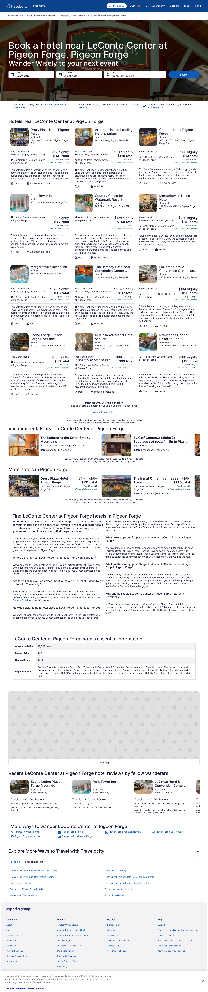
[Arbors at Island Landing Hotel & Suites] (104, 158)
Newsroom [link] (11, 945)
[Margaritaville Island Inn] (39, 296)
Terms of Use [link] (113, 935)
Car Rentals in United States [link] (69, 945)
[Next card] (199, 445)
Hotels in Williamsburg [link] (116, 895)
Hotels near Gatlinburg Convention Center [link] (32, 876)
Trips (186, 5)
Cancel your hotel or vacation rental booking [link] (178, 930)
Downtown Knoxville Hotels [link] (119, 889)
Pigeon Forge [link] (77, 15)
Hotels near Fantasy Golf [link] (23, 883)
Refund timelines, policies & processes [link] (175, 940)
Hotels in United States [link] (67, 925)
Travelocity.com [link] (13, 15)
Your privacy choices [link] (116, 951)
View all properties (104, 412)
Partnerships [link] (12, 940)
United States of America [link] (44, 15)
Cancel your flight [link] (166, 935)
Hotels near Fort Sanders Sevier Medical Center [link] (130, 876)
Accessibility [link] (113, 945)
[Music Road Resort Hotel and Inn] (104, 364)
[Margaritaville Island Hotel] (168, 226)
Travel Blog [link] (62, 966)
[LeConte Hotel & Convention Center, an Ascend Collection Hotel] (168, 296)
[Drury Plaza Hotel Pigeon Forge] (39, 158)
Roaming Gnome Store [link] (16, 956)
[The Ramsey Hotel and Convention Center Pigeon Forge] (104, 296)
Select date (23, 75)
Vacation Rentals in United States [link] (72, 930)
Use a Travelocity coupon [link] (169, 945)
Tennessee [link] (63, 15)
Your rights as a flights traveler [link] (171, 951)
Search (184, 74)
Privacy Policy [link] (113, 925)
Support (174, 5)
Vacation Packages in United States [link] (73, 935)
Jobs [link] (8, 930)
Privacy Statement (16, 988)
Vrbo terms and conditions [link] (119, 940)
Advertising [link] (11, 961)
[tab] (15, 861)
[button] (104, 851)
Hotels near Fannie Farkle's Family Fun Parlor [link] (128, 883)
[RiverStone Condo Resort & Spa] (168, 364)
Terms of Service (35, 988)
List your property (155, 5)
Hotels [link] (27, 15)
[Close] (202, 981)
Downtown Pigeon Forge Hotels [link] (26, 889)
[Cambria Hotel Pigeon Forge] (168, 158)
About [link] (9, 925)
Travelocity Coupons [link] (66, 956)
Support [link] (161, 925)
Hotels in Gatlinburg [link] (115, 870)
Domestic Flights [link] (64, 940)
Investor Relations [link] (14, 951)
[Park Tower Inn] (39, 226)
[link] (33, 832)
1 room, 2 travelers (122, 75)
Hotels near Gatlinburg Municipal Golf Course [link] (33, 870)
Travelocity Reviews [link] (66, 951)
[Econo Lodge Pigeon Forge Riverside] (39, 364)
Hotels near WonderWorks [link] (23, 895)
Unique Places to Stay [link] (67, 961)
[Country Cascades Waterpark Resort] (104, 226)
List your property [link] (14, 935)
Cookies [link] (111, 930)
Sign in (198, 5)
